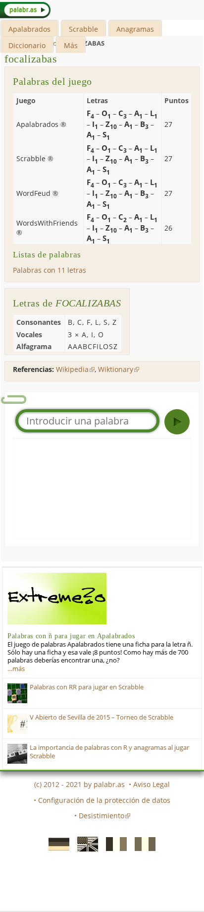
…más (16, 669)
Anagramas (135, 29)
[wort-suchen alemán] (56, 843)
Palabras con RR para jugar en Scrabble (87, 687)
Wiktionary (115, 369)
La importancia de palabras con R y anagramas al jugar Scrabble (109, 751)
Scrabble (83, 29)
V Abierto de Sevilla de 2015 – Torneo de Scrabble (101, 717)
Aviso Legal (151, 784)
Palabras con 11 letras (49, 270)
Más (71, 45)
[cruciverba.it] (142, 843)
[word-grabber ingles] (84, 843)
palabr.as (109, 784)
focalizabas (30, 59)
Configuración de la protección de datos (104, 800)
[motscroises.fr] (113, 843)
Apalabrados (29, 29)
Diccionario (27, 45)
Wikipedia (72, 369)
